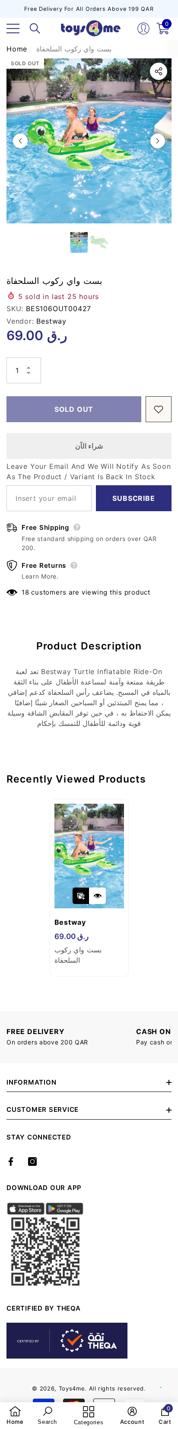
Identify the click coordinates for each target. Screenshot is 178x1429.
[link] (15, 1415)
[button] (35, 28)
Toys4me (72, 1388)
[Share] (158, 71)
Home (16, 49)
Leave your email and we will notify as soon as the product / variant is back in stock (88, 471)
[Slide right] (157, 141)
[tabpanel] (89, 888)
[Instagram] (32, 1161)
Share (158, 71)
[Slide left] (20, 141)
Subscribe (133, 498)
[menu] (12, 28)
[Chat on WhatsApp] (167, 1378)
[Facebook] (11, 1161)
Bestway (51, 321)
